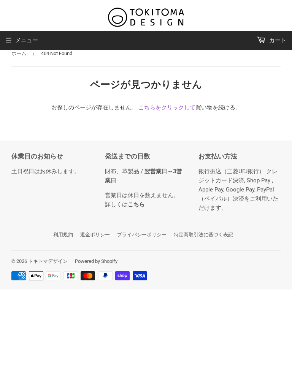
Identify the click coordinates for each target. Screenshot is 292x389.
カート (277, 40)
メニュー (26, 40)
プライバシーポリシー (142, 234)
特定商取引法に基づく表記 (203, 234)
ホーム (18, 53)
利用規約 (63, 234)
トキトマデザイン (48, 261)
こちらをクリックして (166, 107)
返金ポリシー (95, 234)
